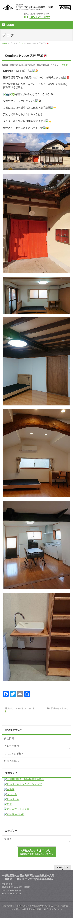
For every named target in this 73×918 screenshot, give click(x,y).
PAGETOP (62, 867)
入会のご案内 (11, 746)
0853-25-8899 (39, 17)
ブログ (65, 65)
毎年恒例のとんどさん (59, 708)
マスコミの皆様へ (14, 753)
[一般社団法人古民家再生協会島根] (36, 6)
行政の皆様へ (11, 761)
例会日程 (9, 738)
